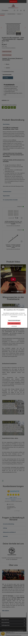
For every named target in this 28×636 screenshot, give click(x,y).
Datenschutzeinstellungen (14, 320)
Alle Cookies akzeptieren (14, 323)
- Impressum (14, 326)
